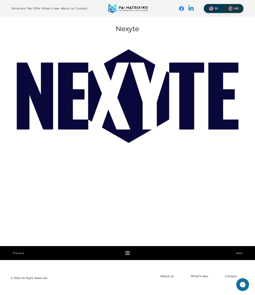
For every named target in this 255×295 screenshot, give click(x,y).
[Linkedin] (191, 8)
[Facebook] (181, 8)
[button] (19, 8)
